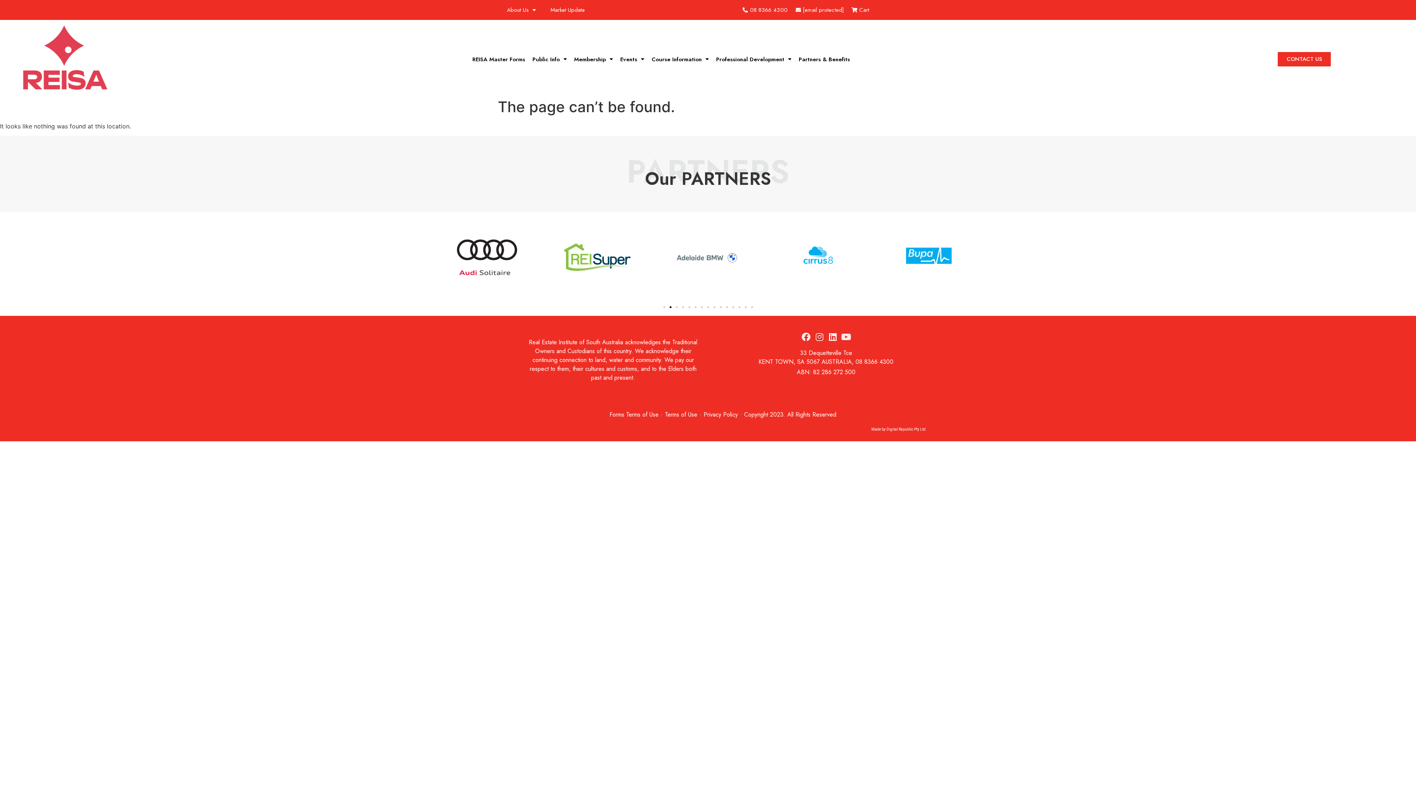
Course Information (677, 59)
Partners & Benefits (824, 59)
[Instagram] (819, 336)
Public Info (546, 59)
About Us (518, 10)
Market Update (568, 10)
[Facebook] (806, 336)
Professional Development (750, 59)
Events (628, 59)
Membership (590, 59)
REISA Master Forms (498, 59)
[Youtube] (845, 336)
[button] (449, 258)
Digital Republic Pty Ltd (906, 429)
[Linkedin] (832, 336)
